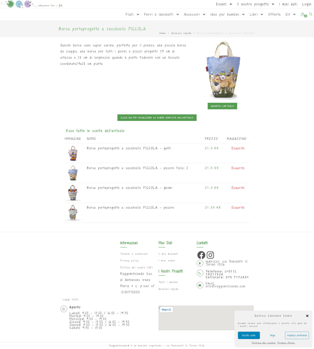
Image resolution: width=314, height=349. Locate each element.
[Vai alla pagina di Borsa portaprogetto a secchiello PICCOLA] (73, 153)
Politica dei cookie (264, 342)
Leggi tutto (70, 299)
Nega (272, 335)
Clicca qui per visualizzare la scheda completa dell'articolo (157, 117)
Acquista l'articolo (222, 106)
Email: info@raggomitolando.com (226, 284)
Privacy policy (129, 260)
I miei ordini (167, 260)
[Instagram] (210, 254)
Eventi (222, 4)
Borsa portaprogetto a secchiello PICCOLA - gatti (129, 148)
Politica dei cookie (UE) (136, 267)
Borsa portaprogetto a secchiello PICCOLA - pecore (130, 207)
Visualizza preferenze (297, 335)
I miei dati (288, 4)
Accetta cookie (249, 335)
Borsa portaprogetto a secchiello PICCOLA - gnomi (130, 187)
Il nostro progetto (254, 4)
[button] (307, 315)
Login (307, 4)
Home (163, 33)
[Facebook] (200, 254)
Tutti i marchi (168, 282)
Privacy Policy (286, 342)
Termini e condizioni (134, 254)
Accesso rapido (182, 33)
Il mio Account (168, 254)
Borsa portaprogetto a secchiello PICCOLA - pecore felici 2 (137, 168)
